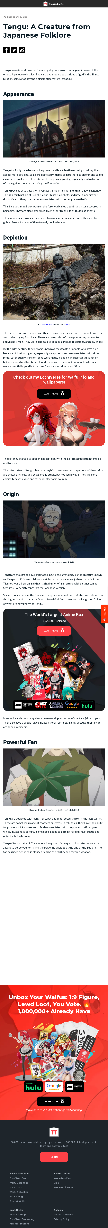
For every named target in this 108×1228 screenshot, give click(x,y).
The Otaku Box (18, 1178)
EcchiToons (16, 1187)
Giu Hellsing (16, 1196)
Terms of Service (63, 1214)
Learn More (51, 393)
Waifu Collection (19, 1192)
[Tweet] (14, 50)
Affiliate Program (19, 1223)
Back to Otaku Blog (17, 17)
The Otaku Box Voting (22, 1219)
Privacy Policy (61, 1219)
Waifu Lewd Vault (64, 1178)
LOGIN (54, 1157)
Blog (56, 1183)
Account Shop (18, 1214)
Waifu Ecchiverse (63, 1187)
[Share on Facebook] (6, 50)
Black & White (17, 1201)
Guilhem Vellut (47, 324)
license (67, 324)
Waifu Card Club (19, 1183)
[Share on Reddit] (22, 50)
